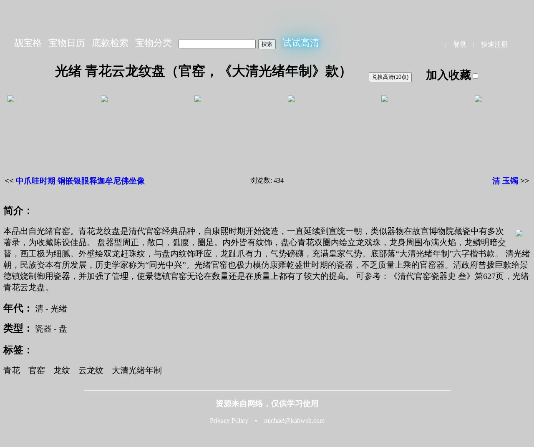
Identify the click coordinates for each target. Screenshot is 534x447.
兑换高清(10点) (390, 77)
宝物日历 (66, 43)
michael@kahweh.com (294, 420)
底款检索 (110, 43)
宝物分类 (153, 43)
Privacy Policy (229, 420)
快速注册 (494, 44)
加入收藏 (448, 75)
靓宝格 (28, 43)
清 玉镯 (505, 180)
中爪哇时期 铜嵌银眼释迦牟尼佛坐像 (80, 180)
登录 (459, 44)
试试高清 (300, 43)
